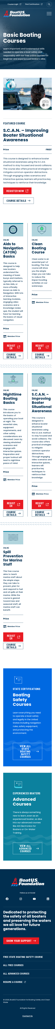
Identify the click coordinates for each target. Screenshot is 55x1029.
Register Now (15, 191)
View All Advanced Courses (25, 848)
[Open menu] (49, 13)
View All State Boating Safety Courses (25, 751)
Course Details (16, 200)
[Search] (49, 4)
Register (11, 347)
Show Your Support (19, 940)
